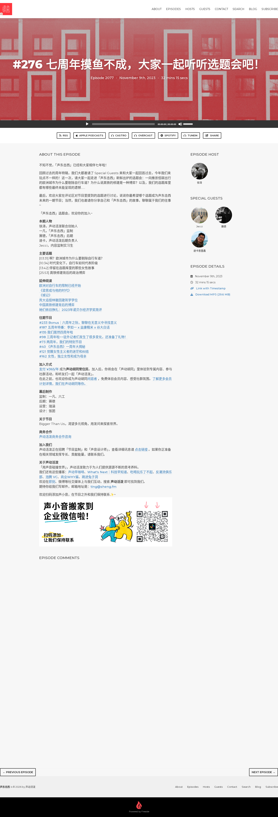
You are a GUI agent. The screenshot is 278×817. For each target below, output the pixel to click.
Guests (204, 9)
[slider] (188, 123)
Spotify (170, 135)
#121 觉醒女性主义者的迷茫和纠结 (64, 351)
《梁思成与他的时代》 (55, 290)
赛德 (223, 226)
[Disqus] (105, 613)
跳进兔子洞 (90, 477)
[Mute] (180, 124)
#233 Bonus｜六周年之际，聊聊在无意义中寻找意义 (78, 323)
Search (238, 9)
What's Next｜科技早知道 (107, 472)
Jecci (199, 226)
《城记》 (45, 295)
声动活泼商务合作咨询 (55, 437)
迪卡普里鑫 (199, 250)
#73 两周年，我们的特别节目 (60, 342)
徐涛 (199, 182)
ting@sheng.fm (103, 486)
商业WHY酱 (70, 477)
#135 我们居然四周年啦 (56, 332)
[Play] (87, 124)
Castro (120, 135)
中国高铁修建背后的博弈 (57, 305)
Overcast (145, 135)
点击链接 (141, 449)
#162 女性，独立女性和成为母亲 (62, 356)
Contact (221, 9)
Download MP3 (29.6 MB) (212, 294)
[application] (139, 124)
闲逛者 (92, 379)
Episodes (173, 9)
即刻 (52, 482)
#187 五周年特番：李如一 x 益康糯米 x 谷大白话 (74, 327)
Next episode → (263, 772)
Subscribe (270, 9)
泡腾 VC (51, 477)
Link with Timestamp (210, 288)
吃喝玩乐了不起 (141, 472)
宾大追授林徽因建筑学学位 (58, 300)
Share (214, 135)
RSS (65, 135)
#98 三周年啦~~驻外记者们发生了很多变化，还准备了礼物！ (83, 337)
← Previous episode (18, 772)
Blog (253, 9)
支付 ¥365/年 (49, 369)
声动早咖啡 (76, 472)
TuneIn (192, 135)
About (157, 9)
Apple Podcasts (91, 135)
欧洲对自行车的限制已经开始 (60, 285)
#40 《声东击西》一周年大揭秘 (62, 347)
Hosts (190, 9)
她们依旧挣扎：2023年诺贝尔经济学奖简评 (70, 310)
